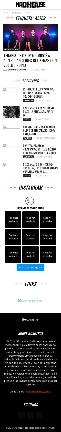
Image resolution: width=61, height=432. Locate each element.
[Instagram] (30, 415)
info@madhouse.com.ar (38, 391)
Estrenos (28, 100)
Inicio (5, 12)
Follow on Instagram (30, 267)
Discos (27, 119)
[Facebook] (21, 415)
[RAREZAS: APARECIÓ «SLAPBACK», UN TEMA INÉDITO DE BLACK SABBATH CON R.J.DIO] (11, 150)
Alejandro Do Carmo (14, 69)
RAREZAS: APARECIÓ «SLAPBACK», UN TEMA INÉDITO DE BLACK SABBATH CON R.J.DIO (39, 149)
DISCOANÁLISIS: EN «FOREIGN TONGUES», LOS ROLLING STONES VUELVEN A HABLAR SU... (40, 168)
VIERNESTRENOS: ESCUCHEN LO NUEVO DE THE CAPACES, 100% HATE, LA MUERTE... (39, 130)
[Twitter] (39, 415)
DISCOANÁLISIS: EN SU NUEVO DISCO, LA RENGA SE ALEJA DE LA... (38, 111)
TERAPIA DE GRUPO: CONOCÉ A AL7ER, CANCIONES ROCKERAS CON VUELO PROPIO (30, 60)
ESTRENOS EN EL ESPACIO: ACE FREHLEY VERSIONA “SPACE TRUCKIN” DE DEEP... (38, 93)
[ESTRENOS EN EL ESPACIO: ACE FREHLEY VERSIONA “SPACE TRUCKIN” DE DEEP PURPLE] (11, 94)
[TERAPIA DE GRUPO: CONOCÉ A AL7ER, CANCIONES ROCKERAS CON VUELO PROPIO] (30, 37)
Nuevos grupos (11, 49)
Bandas (27, 138)
